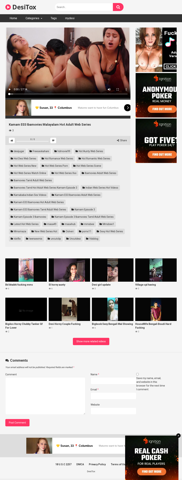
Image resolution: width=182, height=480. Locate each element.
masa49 (51, 224)
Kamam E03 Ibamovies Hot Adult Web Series (38, 202)
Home (13, 18)
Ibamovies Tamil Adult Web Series (32, 180)
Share (123, 140)
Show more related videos (91, 341)
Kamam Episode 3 (84, 209)
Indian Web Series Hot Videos (101, 187)
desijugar (18, 151)
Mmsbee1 (108, 224)
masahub (70, 224)
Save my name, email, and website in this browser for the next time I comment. (150, 384)
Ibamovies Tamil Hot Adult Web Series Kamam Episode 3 (45, 187)
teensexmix (35, 238)
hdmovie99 (63, 151)
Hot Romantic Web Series (95, 158)
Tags (54, 18)
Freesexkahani (40, 151)
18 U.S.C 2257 (63, 464)
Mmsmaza (19, 231)
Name (95, 374)
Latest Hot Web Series (26, 224)
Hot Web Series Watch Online (29, 173)
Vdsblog (93, 238)
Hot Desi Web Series (24, 158)
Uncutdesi (75, 238)
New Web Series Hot (45, 231)
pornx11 (86, 231)
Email (95, 389)
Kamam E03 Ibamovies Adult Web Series (77, 195)
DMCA (80, 464)
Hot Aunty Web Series (90, 151)
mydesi (69, 18)
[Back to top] (170, 469)
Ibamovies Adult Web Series (100, 173)
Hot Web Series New (24, 165)
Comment (11, 374)
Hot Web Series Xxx (65, 173)
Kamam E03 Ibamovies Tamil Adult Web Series (39, 209)
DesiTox (23, 7)
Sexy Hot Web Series (111, 231)
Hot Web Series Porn (56, 165)
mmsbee (89, 224)
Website (95, 404)
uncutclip (55, 238)
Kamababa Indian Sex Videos (29, 195)
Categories (32, 18)
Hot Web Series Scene (88, 165)
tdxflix (17, 238)
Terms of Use (119, 464)
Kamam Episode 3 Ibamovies (29, 216)
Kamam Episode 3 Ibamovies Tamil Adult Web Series (84, 216)
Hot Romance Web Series (58, 158)
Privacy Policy (97, 464)
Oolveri (69, 231)
